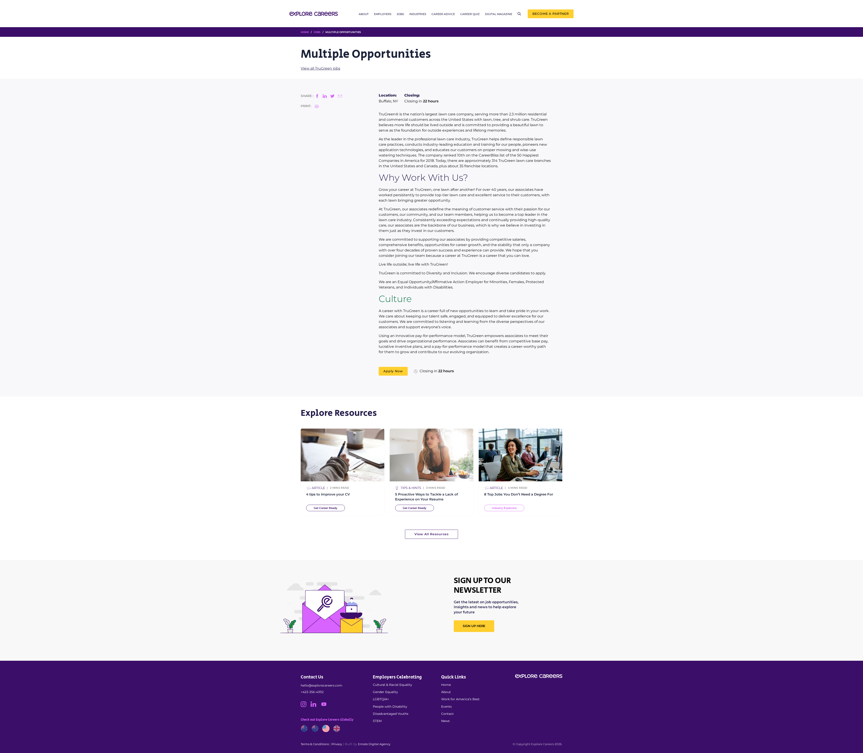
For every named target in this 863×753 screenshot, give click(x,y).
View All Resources (431, 534)
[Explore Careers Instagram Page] (306, 706)
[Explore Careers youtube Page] (325, 706)
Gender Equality (385, 692)
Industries (417, 14)
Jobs (400, 14)
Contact (447, 714)
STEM (377, 721)
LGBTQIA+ (381, 699)
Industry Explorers (504, 508)
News (445, 721)
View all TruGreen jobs (320, 68)
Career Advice (443, 14)
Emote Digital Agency (374, 744)
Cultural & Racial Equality (392, 685)
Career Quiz (470, 14)
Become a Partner (550, 14)
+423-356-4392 (312, 692)
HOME (305, 32)
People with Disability (390, 707)
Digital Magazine (498, 14)
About (364, 14)
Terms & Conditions (315, 744)
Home (446, 685)
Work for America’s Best (460, 699)
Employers (382, 14)
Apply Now (393, 371)
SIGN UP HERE (474, 626)
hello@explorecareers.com (321, 685)
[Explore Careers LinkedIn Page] (315, 706)
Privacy (336, 744)
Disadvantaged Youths (390, 714)
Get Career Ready (325, 508)
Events (446, 707)
